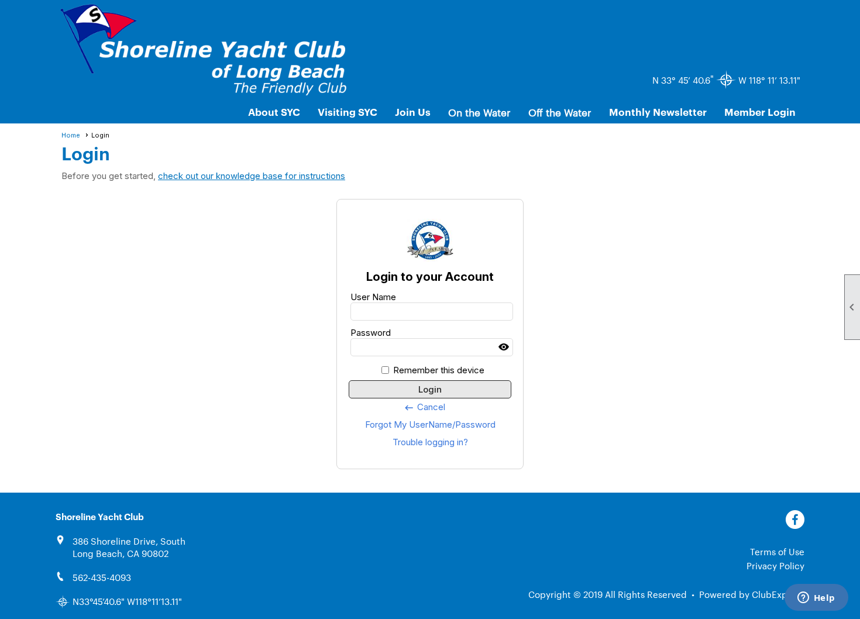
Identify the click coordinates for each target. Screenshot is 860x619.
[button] (479, 111)
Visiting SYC (347, 111)
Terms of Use (777, 551)
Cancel (424, 407)
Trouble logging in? (430, 442)
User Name (373, 296)
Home (70, 135)
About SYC (274, 111)
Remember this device (438, 370)
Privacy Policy (775, 565)
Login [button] (430, 389)
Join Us (413, 111)
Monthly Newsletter (658, 111)
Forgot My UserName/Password (430, 424)
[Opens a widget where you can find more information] (816, 598)
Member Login (760, 111)
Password (370, 332)
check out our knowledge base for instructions (251, 175)
